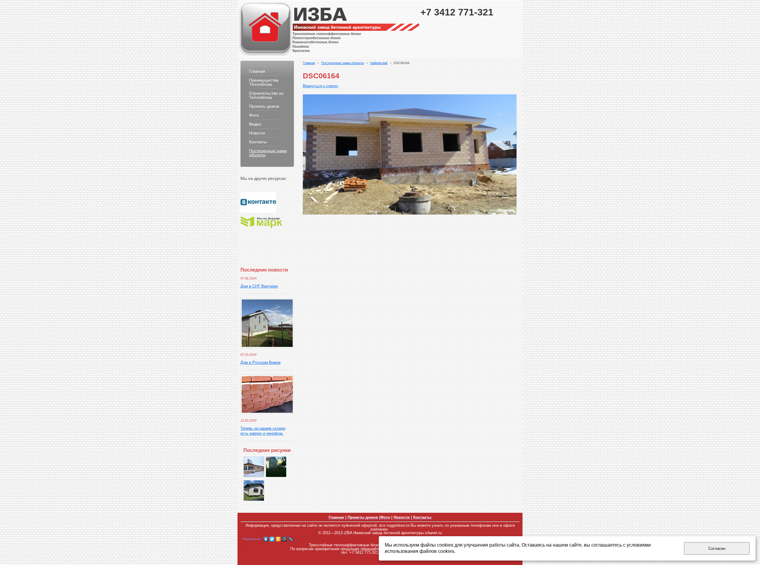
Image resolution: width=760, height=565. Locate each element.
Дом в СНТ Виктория (259, 286)
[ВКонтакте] (266, 539)
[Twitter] (272, 539)
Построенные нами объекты (342, 63)
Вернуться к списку (320, 86)
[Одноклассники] (278, 539)
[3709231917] (276, 466)
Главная (309, 63)
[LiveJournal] (291, 539)
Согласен (716, 548)
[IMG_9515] (253, 466)
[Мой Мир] (284, 539)
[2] (253, 490)
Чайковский (378, 63)
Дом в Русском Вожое (260, 363)
